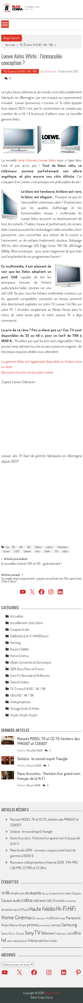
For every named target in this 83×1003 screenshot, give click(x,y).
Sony (29, 933)
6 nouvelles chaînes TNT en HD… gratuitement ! (31, 564)
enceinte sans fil (11, 909)
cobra (49, 547)
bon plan (65, 893)
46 (28, 547)
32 (13, 547)
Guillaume (50, 71)
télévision (61, 933)
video (9, 940)
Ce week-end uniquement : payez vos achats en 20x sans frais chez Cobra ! (41, 580)
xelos (65, 551)
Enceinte (59, 900)
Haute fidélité (42, 908)
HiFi (71, 908)
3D (3, 893)
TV (56, 551)
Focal (25, 909)
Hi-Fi (61, 908)
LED (16, 551)
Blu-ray (45, 893)
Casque (76, 893)
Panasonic (73, 917)
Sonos (20, 933)
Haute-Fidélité (19, 649)
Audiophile (33, 892)
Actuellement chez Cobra (26, 623)
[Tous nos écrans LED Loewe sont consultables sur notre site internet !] (41, 446)
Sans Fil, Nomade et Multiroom (30, 675)
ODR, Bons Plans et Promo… (28, 669)
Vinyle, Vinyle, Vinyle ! (24, 715)
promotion (45, 925)
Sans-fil (6, 933)
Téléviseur (48, 933)
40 (20, 547)
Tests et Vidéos (19, 682)
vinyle (53, 940)
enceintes (70, 900)
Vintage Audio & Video (24, 708)
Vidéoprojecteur (38, 940)
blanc (38, 547)
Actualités (16, 616)
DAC (49, 901)
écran (6, 551)
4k (7, 892)
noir (37, 551)
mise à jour (40, 918)
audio (22, 893)
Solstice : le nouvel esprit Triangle (42, 758)
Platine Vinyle (17, 925)
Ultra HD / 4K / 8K (22, 695)
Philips (5, 925)
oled (63, 918)
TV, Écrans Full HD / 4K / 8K (36, 45)
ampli (14, 893)
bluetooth (54, 893)
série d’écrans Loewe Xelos (37, 160)
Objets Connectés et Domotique (30, 662)
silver (47, 551)
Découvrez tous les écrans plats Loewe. (27, 372)
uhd (69, 933)
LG (33, 918)
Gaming (15, 642)
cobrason (62, 547)
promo (33, 924)
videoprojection (19, 940)
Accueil (10, 45)
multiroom (53, 918)
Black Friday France (42, 997)
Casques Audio (19, 629)
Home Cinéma (19, 656)
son (13, 933)
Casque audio (11, 900)
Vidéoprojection (20, 702)
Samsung (69, 924)
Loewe (27, 551)
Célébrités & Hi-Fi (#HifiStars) (29, 636)
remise (56, 925)
